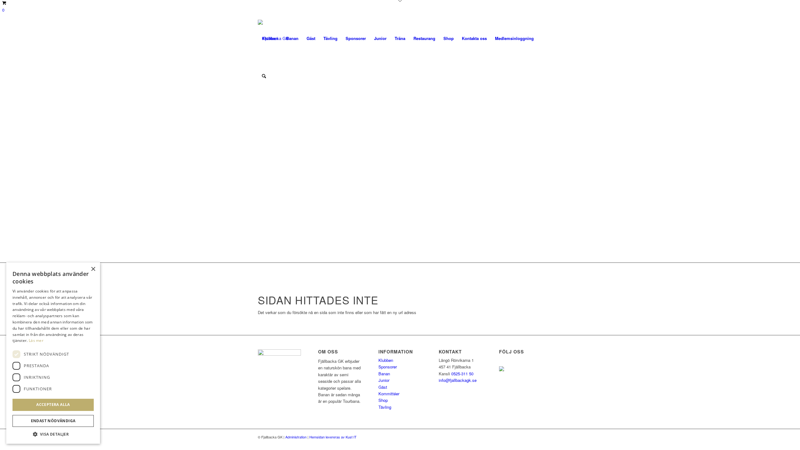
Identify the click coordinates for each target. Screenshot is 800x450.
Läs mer (36, 340)
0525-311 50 (462, 374)
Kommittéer (388, 394)
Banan (384, 374)
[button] (53, 434)
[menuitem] (270, 38)
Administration (296, 436)
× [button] (93, 269)
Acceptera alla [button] (53, 404)
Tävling (384, 407)
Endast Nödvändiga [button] (53, 420)
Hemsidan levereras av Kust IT (333, 436)
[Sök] (264, 76)
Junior (383, 380)
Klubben (385, 360)
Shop (383, 400)
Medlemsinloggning (514, 38)
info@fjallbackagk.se (458, 380)
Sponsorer (387, 367)
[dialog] (53, 353)
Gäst (382, 387)
